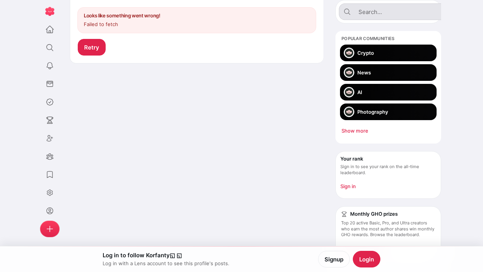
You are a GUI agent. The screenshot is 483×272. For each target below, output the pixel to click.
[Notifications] (50, 65)
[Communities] (50, 156)
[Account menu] (50, 192)
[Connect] (50, 138)
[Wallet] (50, 84)
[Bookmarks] (50, 174)
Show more (354, 131)
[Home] (50, 29)
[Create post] (50, 229)
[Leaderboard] (50, 120)
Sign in (348, 186)
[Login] (50, 210)
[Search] (50, 47)
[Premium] (50, 102)
